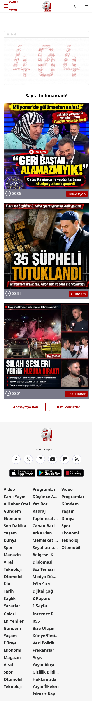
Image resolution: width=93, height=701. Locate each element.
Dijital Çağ (43, 591)
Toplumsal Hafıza (46, 518)
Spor (8, 547)
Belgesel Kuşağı (46, 554)
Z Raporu (42, 598)
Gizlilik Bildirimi (46, 672)
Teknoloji (13, 569)
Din (7, 584)
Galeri (10, 613)
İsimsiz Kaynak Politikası (46, 693)
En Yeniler (14, 621)
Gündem (12, 511)
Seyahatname (46, 547)
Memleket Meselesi (46, 540)
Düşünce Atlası (46, 496)
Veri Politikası (46, 643)
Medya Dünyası (46, 576)
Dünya (10, 540)
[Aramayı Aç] (76, 6)
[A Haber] (46, 6)
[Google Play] (49, 473)
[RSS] (76, 459)
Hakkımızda (44, 679)
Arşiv (37, 657)
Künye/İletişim (46, 635)
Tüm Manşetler (68, 407)
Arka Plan (42, 533)
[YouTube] (52, 459)
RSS (36, 621)
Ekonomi (12, 518)
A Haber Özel (17, 504)
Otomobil (13, 576)
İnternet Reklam (46, 613)
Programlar (44, 489)
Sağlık (10, 598)
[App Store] (22, 473)
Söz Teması (44, 569)
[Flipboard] (64, 459)
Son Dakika (15, 525)
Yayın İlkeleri (46, 686)
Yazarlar (12, 605)
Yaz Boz (40, 504)
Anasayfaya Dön (25, 407)
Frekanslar (43, 650)
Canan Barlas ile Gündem (46, 525)
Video (9, 489)
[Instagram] (40, 459)
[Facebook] (16, 459)
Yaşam (10, 533)
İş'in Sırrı (41, 584)
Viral (8, 562)
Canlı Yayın (15, 496)
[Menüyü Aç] (86, 6)
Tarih (9, 591)
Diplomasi (42, 562)
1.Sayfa (40, 605)
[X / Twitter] (28, 459)
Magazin (12, 554)
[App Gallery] (73, 473)
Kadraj (39, 511)
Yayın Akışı (43, 664)
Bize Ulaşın (44, 628)
